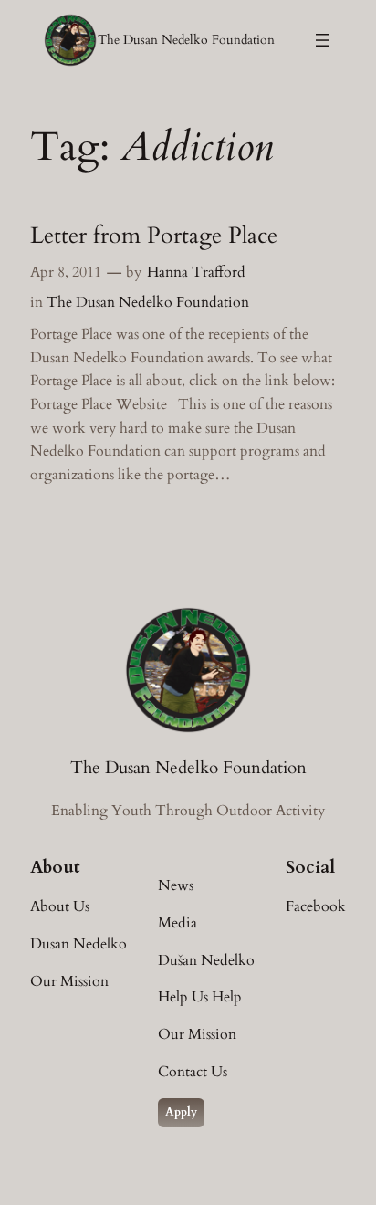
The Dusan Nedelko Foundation (186, 39)
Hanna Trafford (196, 272)
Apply (181, 1112)
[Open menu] (322, 40)
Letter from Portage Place (153, 236)
